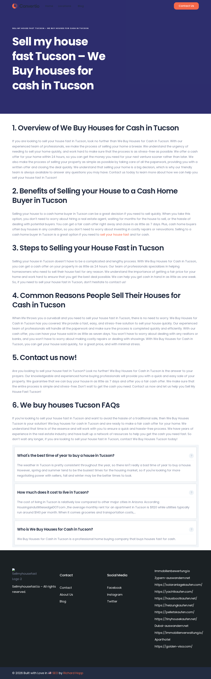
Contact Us (186, 6)
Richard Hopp (73, 673)
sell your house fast (114, 234)
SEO (55, 673)
